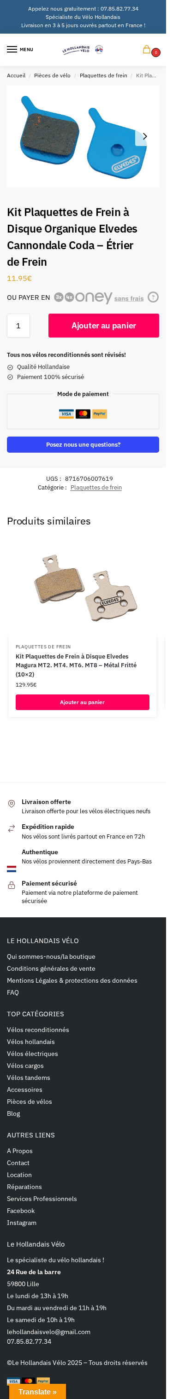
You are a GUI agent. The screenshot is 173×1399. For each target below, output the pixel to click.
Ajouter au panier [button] (82, 702)
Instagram (21, 1222)
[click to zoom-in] (83, 136)
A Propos (20, 1151)
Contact (18, 1163)
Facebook (21, 1211)
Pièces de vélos (29, 1101)
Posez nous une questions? (83, 444)
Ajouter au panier (104, 325)
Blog (13, 1113)
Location (19, 1175)
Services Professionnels (42, 1199)
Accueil (16, 75)
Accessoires (24, 1089)
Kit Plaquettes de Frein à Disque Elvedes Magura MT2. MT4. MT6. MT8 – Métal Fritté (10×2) (76, 665)
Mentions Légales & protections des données (72, 980)
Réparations (24, 1187)
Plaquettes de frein (103, 75)
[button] (148, 50)
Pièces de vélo (52, 75)
